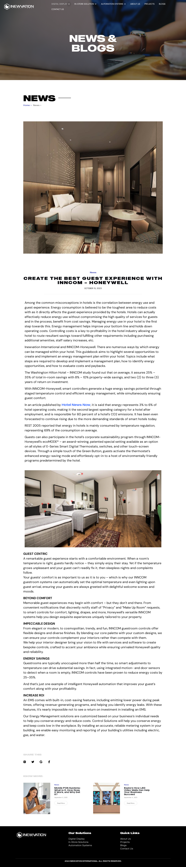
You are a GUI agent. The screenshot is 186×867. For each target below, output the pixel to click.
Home (26, 105)
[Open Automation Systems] (125, 4)
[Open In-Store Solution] (96, 4)
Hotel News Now (76, 405)
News (39, 98)
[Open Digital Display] (69, 4)
